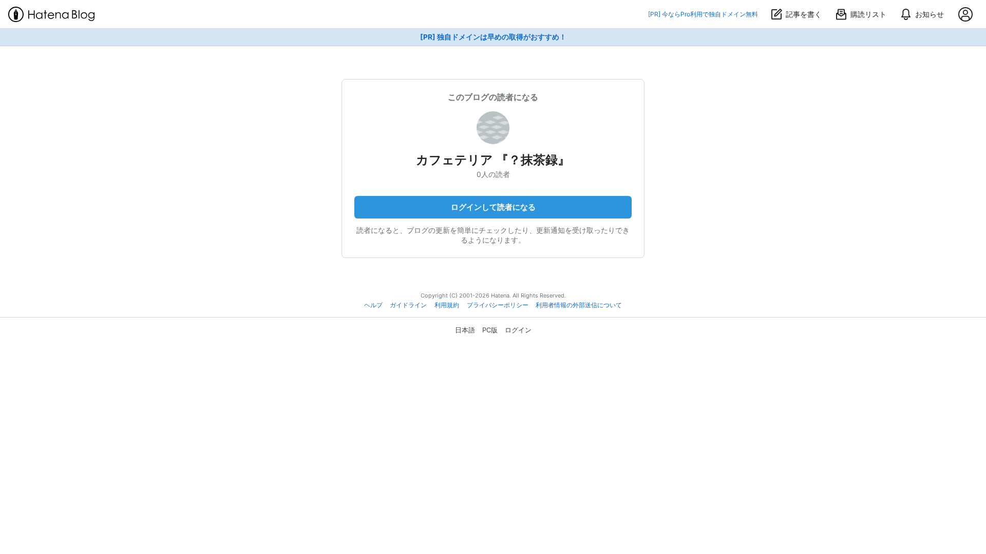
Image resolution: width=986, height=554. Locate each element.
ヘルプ (373, 305)
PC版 (490, 330)
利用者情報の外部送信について (579, 305)
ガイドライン (408, 305)
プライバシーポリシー (497, 305)
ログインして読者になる (493, 207)
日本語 (465, 330)
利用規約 (446, 305)
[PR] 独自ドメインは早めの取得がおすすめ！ (493, 37)
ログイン (518, 330)
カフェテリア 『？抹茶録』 (493, 159)
